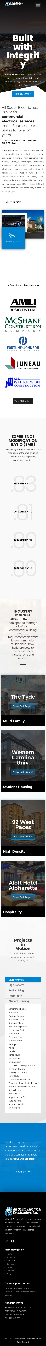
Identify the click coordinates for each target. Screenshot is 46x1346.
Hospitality (15, 996)
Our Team (11, 1260)
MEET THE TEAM (13, 202)
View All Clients (21, 401)
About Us (11, 1257)
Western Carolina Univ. (23, 757)
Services (10, 1264)
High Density (16, 985)
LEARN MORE (23, 94)
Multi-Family (16, 979)
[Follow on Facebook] (7, 1241)
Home (9, 1254)
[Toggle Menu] (38, 5)
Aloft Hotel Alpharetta (23, 885)
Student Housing (19, 1001)
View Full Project (23, 706)
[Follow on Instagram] (12, 1241)
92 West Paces (23, 824)
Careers (21, 1171)
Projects (10, 1271)
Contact (10, 1274)
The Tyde (23, 697)
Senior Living (16, 990)
